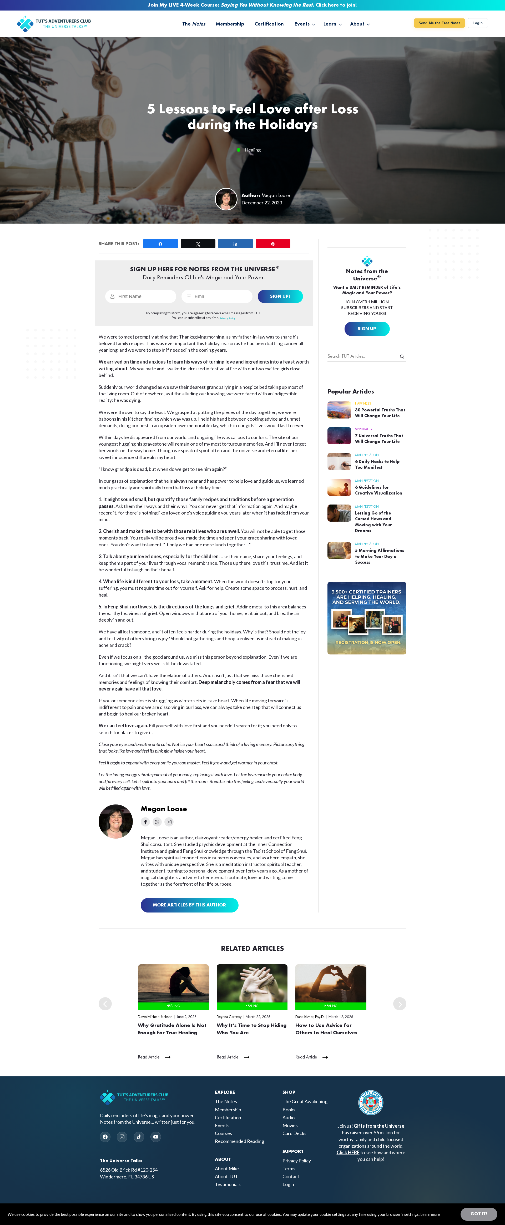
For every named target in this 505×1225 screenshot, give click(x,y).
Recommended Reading (239, 1141)
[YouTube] (155, 1137)
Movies (290, 1125)
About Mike (227, 1168)
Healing (253, 150)
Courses (223, 1133)
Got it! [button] (479, 1214)
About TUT (226, 1176)
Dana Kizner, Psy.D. (310, 1017)
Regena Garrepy (229, 1017)
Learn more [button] (430, 1214)
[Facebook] (105, 1137)
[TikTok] (139, 1137)
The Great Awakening (304, 1102)
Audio (288, 1117)
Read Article (149, 1057)
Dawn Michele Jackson (155, 1017)
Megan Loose (275, 195)
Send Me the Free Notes (439, 23)
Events (222, 1125)
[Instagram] (122, 1137)
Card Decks (294, 1133)
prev (105, 1003)
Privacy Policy (296, 1160)
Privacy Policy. (228, 318)
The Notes (226, 1102)
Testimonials (228, 1184)
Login (478, 23)
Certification (228, 1117)
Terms (288, 1168)
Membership (228, 1109)
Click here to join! (336, 5)
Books (288, 1109)
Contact (290, 1176)
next (399, 1003)
